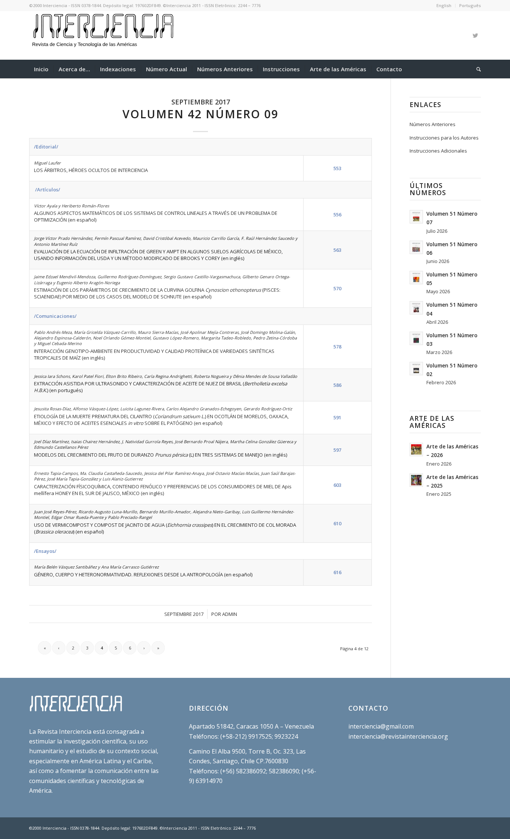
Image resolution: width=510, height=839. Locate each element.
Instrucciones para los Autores (444, 137)
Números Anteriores (432, 124)
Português (470, 5)
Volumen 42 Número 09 (200, 114)
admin (229, 614)
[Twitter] (475, 35)
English (443, 5)
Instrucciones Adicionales (438, 150)
